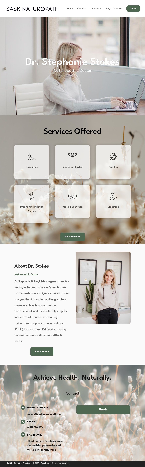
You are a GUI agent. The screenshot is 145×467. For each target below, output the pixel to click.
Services (94, 9)
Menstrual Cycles (72, 167)
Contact (118, 9)
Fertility (113, 167)
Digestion (113, 207)
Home (70, 9)
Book (103, 409)
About (80, 9)
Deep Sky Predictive (23, 463)
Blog (107, 9)
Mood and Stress (72, 207)
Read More (42, 351)
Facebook (34, 435)
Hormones (32, 167)
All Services (72, 237)
